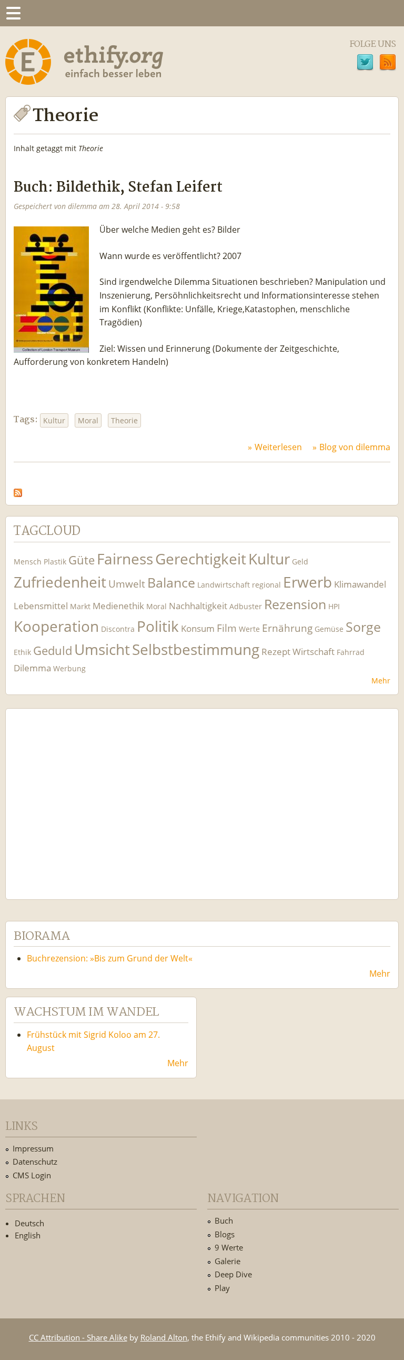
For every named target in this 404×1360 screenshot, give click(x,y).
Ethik (22, 652)
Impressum (33, 1148)
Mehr (380, 681)
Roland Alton (163, 1337)
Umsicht (102, 649)
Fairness (125, 559)
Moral (88, 420)
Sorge (363, 627)
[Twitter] (365, 64)
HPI (334, 606)
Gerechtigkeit (200, 559)
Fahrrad (351, 652)
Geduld (52, 650)
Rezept (275, 652)
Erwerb (307, 582)
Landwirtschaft (223, 585)
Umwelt (126, 584)
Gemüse (329, 629)
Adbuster (245, 606)
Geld (300, 562)
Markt (80, 606)
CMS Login (32, 1175)
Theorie (124, 420)
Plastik (55, 562)
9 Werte (229, 1247)
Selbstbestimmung (195, 649)
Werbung (69, 668)
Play (222, 1288)
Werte (249, 629)
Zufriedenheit (60, 582)
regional (266, 585)
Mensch (28, 562)
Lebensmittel (41, 606)
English (28, 1235)
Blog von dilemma (354, 447)
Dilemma (32, 668)
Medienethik (118, 606)
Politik (158, 626)
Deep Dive (233, 1274)
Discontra (118, 629)
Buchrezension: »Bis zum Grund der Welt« (110, 958)
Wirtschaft (313, 652)
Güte (81, 560)
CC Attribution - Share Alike (78, 1337)
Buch (224, 1220)
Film (227, 628)
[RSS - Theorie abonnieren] (18, 489)
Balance (171, 582)
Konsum (198, 628)
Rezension (295, 604)
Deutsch (29, 1223)
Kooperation (56, 626)
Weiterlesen (278, 447)
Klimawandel (360, 584)
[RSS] (387, 64)
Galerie (227, 1261)
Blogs (225, 1234)
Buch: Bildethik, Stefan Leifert (118, 187)
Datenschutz (35, 1161)
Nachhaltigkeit (198, 606)
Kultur (54, 420)
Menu (13, 13)
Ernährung (287, 628)
